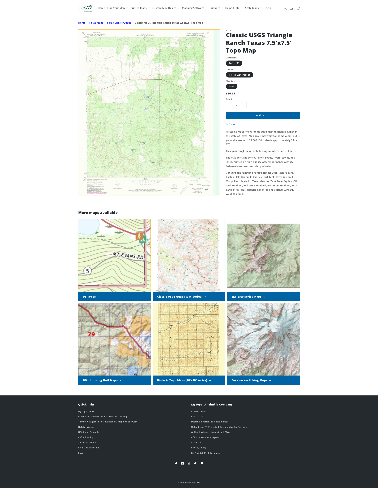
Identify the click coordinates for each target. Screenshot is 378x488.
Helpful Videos (86, 427)
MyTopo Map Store (192, 482)
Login (81, 453)
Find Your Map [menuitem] (116, 8)
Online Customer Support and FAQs (210, 432)
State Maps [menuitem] (252, 8)
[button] (285, 8)
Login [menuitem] (267, 8)
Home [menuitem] (101, 8)
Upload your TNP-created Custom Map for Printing (219, 427)
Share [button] (232, 124)
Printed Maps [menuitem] (139, 8)
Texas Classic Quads (119, 22)
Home (81, 22)
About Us (196, 442)
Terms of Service (87, 442)
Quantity (230, 99)
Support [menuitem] (215, 8)
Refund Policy (85, 437)
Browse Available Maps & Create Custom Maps (103, 416)
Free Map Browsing (88, 447)
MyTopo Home (86, 411)
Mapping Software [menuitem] (193, 8)
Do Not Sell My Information (206, 453)
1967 (231, 86)
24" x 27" (234, 63)
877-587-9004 (198, 411)
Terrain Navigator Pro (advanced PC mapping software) (108, 421)
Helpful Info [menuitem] (232, 8)
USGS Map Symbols (88, 432)
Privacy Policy (198, 447)
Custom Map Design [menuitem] (164, 8)
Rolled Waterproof (239, 74)
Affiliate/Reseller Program (205, 437)
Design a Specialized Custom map (209, 421)
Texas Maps (96, 22)
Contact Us (197, 416)
